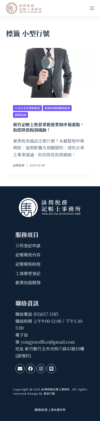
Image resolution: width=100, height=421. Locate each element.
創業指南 (20, 115)
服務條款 (41, 409)
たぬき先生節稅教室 (27, 108)
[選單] (92, 8)
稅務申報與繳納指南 (57, 108)
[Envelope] (20, 368)
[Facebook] (30, 368)
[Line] (51, 368)
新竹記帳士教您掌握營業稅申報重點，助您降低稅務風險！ (48, 127)
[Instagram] (41, 368)
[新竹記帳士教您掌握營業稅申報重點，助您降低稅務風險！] (50, 73)
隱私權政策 (58, 409)
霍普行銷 (49, 393)
